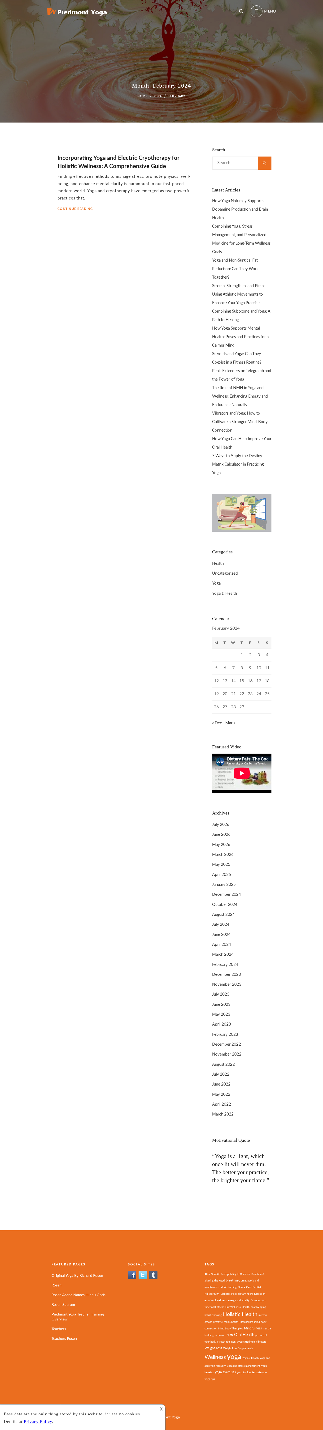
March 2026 (223, 855)
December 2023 (226, 974)
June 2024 (221, 935)
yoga (234, 1356)
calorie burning (228, 1287)
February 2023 (225, 1034)
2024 (158, 96)
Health (218, 563)
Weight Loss (213, 1348)
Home (142, 96)
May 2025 (221, 864)
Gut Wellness (233, 1307)
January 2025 (224, 885)
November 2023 (226, 984)
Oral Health (244, 1335)
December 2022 (226, 1044)
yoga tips (210, 1379)
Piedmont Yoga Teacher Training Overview (78, 1316)
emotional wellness (216, 1300)
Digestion (259, 1294)
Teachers (59, 1329)
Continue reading (75, 209)
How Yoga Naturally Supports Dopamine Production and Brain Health (240, 209)
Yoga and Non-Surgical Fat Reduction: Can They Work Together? (235, 268)
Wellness (215, 1357)
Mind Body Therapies (230, 1328)
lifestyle (218, 1322)
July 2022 (220, 1074)
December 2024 (226, 894)
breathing (233, 1280)
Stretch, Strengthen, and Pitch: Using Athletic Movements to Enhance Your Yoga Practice (238, 294)
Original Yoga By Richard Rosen (77, 1275)
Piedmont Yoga (167, 1417)
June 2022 (221, 1084)
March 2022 (223, 1114)
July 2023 (220, 994)
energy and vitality (238, 1300)
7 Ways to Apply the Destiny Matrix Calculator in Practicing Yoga (238, 464)
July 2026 (220, 825)
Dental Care (244, 1287)
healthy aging (258, 1307)
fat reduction (258, 1300)
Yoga (216, 583)
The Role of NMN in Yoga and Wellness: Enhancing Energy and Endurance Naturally (240, 396)
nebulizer (220, 1335)
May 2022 (221, 1094)
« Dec (217, 723)
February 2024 (225, 965)
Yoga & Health (224, 593)
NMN (230, 1335)
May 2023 (221, 1014)
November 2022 (226, 1054)
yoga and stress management (243, 1366)
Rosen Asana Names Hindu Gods (78, 1295)
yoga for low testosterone (252, 1372)
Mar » (230, 723)
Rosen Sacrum (63, 1305)
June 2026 (221, 834)
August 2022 (223, 1064)
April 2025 (221, 875)
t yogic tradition (246, 1342)
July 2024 (220, 924)
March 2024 (223, 954)
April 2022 (221, 1104)
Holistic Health (240, 1314)
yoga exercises (225, 1372)
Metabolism (246, 1322)
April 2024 (221, 944)
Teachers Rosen (64, 1339)
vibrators (261, 1342)
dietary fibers (245, 1294)
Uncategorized (225, 573)
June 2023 (221, 1004)
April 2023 (221, 1024)
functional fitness (214, 1307)
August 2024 (223, 914)
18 (267, 681)
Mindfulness (253, 1328)
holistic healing (213, 1315)
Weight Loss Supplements (238, 1348)
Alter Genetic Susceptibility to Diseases (227, 1274)
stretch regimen (226, 1342)
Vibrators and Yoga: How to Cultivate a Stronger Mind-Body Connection (240, 421)
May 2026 (221, 845)
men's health (231, 1322)
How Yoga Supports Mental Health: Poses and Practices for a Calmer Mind (240, 336)
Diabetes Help (228, 1294)
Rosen (56, 1285)
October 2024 (224, 905)
